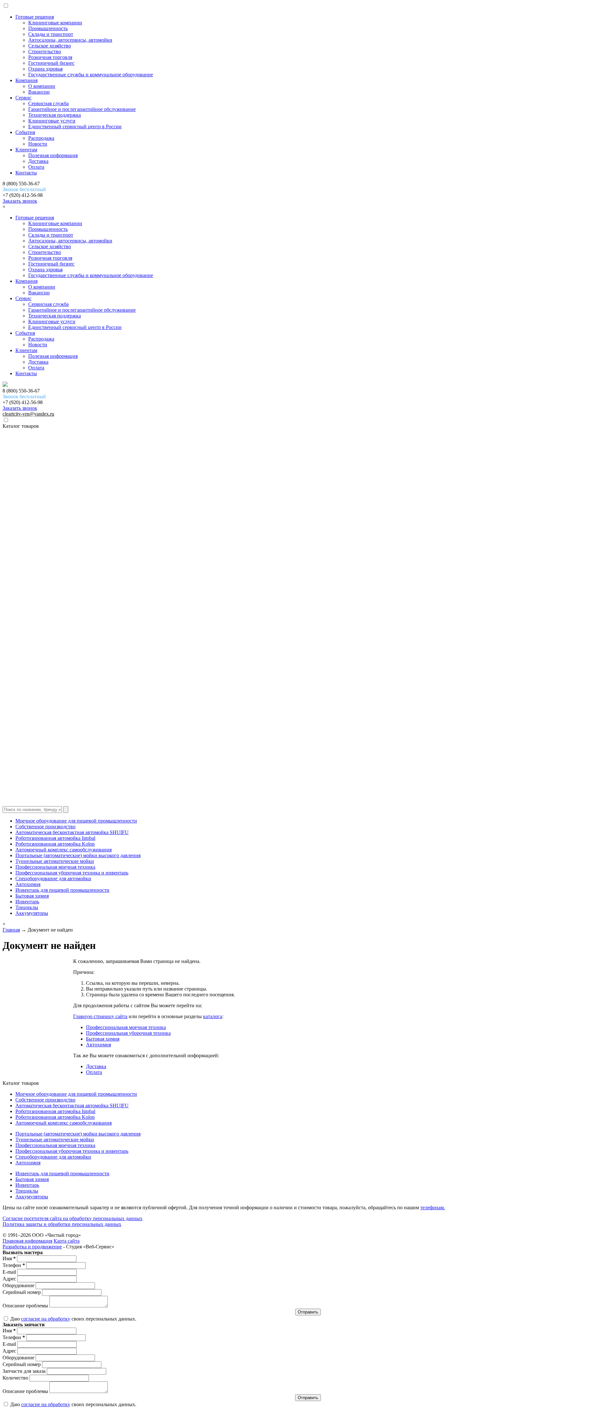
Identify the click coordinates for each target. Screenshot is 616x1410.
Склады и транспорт (50, 34)
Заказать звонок (20, 201)
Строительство (44, 51)
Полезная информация (53, 155)
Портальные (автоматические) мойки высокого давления (78, 855)
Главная (11, 930)
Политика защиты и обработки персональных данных (62, 1224)
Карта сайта (67, 1241)
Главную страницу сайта (100, 1016)
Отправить (308, 1312)
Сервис (23, 97)
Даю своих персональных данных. (72, 1318)
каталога (212, 1016)
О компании (41, 86)
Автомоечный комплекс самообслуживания (63, 849)
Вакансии (39, 92)
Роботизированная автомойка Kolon (55, 844)
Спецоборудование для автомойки (53, 878)
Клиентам (26, 149)
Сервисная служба (48, 103)
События (25, 132)
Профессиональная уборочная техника (128, 1033)
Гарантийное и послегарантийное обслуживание (82, 109)
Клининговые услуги (51, 120)
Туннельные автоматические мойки (54, 861)
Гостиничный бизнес (51, 63)
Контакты (26, 172)
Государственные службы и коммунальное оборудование (90, 74)
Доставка (38, 161)
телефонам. (432, 1207)
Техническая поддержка (54, 115)
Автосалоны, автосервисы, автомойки (70, 40)
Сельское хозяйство (49, 45)
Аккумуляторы (31, 913)
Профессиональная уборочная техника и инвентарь (71, 872)
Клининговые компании (55, 22)
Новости (37, 144)
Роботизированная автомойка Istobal (55, 838)
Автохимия (27, 884)
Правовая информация (27, 1241)
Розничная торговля (50, 57)
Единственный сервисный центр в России (75, 126)
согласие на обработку (45, 1318)
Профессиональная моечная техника (55, 867)
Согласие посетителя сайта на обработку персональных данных (72, 1218)
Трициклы (26, 907)
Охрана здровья (45, 69)
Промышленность (48, 28)
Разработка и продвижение (32, 1246)
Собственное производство (45, 826)
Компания (26, 80)
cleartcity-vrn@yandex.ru (28, 414)
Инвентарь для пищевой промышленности (62, 890)
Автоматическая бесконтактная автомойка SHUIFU (72, 832)
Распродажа (41, 138)
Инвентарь (27, 901)
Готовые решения (34, 17)
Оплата (36, 167)
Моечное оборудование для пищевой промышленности (76, 820)
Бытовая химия (32, 896)
